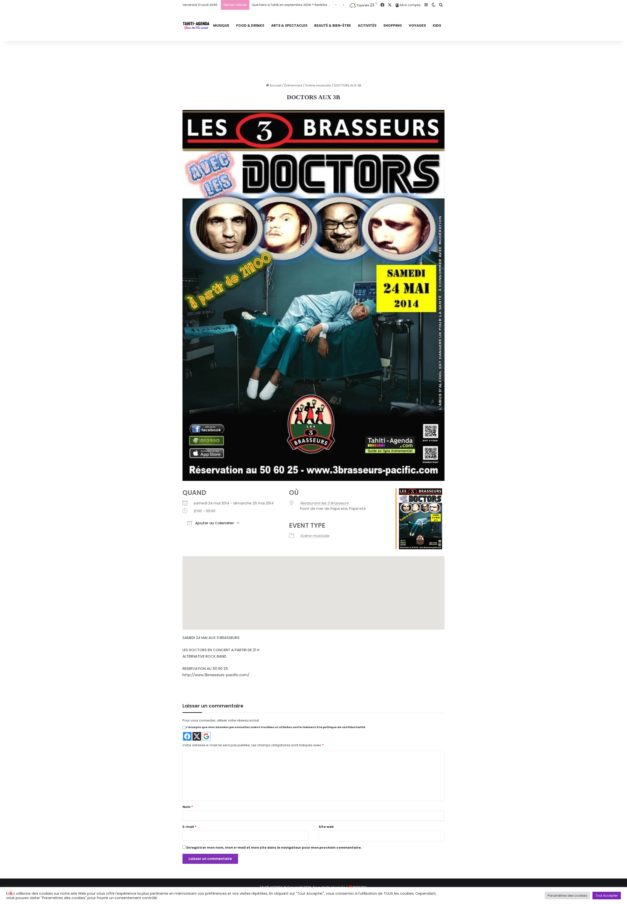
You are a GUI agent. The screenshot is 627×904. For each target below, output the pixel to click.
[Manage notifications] (11, 893)
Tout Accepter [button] (606, 895)
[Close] (327, 576)
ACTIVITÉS (367, 25)
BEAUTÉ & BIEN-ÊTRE (332, 25)
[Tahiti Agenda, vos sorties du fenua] (196, 25)
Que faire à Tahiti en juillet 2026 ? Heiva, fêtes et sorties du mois (302, 4)
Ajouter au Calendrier (214, 522)
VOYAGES (417, 25)
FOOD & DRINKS (250, 25)
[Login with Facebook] (187, 736)
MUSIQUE (221, 25)
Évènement (293, 85)
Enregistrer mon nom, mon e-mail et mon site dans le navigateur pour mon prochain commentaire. (274, 847)
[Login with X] (197, 736)
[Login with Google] (206, 736)
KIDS (437, 25)
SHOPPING (392, 25)
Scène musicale (318, 85)
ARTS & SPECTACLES (289, 25)
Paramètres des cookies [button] (567, 895)
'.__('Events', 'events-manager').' (299, 593)
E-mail (189, 826)
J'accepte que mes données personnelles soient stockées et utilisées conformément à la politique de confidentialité (275, 727)
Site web (326, 826)
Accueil (275, 85)
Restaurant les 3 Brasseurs (324, 503)
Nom (187, 807)
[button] (304, 605)
